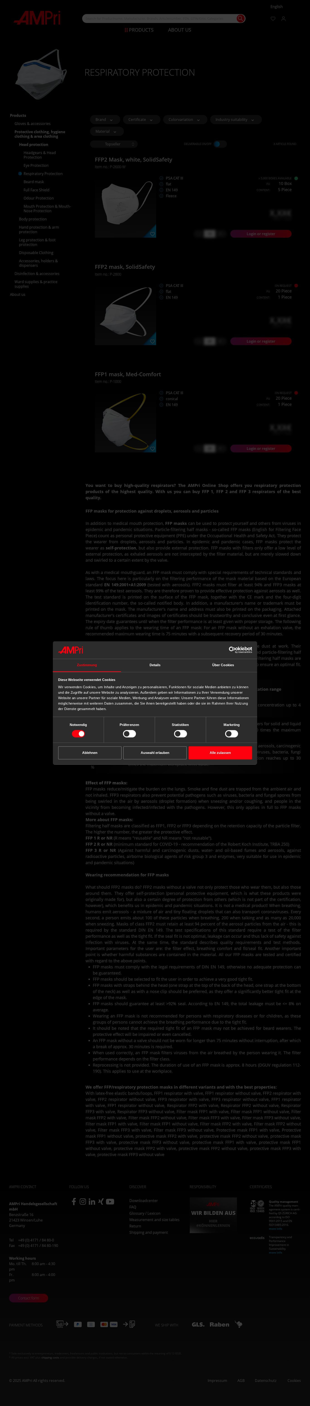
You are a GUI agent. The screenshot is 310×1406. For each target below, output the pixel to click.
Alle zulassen (220, 753)
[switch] (129, 734)
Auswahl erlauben (155, 753)
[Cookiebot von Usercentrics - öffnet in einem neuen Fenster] (232, 650)
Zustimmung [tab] (87, 665)
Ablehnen (89, 753)
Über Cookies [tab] (223, 665)
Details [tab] (155, 665)
